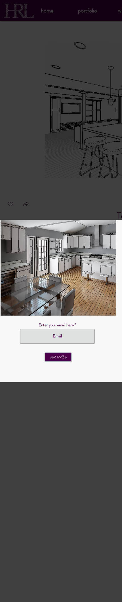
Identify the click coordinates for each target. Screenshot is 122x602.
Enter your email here (56, 325)
